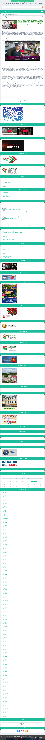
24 (4, 486)
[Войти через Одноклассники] (27, 731)
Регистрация (21, 101)
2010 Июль (4, 499)
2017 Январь (5, 605)
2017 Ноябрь (5, 619)
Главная (3, 14)
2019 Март (4, 641)
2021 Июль (4, 679)
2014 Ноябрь (5, 570)
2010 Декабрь (5, 506)
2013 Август (5, 549)
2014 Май (4, 562)
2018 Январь (5, 622)
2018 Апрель (5, 626)
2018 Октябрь (5, 634)
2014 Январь (5, 556)
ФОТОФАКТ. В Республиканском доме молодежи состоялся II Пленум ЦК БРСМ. (15, 225)
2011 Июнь (4, 514)
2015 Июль (4, 581)
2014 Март (4, 559)
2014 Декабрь (5, 571)
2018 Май (4, 627)
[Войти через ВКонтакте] (19, 731)
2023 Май (4, 702)
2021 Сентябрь (5, 682)
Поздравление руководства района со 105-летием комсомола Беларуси (14, 211)
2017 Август (5, 615)
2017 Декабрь (5, 620)
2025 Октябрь (5, 716)
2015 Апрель (5, 577)
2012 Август (5, 533)
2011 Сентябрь (5, 518)
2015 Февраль (5, 574)
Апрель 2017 (22, 476)
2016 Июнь (4, 596)
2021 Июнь (4, 678)
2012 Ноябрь (5, 537)
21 (28, 484)
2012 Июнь (4, 530)
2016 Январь (5, 589)
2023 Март (4, 700)
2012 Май (4, 529)
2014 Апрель (5, 560)
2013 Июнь (4, 547)
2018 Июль (4, 630)
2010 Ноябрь (5, 504)
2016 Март (4, 592)
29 (34, 486)
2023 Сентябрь (5, 708)
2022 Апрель (5, 687)
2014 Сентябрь (5, 567)
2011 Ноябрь (5, 521)
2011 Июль (4, 515)
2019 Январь (5, 638)
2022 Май (4, 689)
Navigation (5, 11)
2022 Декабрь (5, 697)
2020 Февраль (5, 656)
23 (40, 484)
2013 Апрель (5, 544)
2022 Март (4, 686)
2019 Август (5, 648)
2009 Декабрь (5, 492)
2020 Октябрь (5, 667)
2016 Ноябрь (5, 603)
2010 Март (4, 493)
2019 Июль (4, 646)
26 (16, 486)
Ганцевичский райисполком (22, 383)
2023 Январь (5, 698)
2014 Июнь (4, 563)
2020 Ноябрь (5, 668)
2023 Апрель (5, 701)
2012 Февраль (5, 525)
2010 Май (4, 496)
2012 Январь (5, 523)
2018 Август (5, 631)
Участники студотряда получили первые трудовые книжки (11, 220)
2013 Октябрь (5, 552)
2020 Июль (4, 663)
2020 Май (4, 660)
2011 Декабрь (5, 522)
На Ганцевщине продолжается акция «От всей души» (11, 209)
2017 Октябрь (5, 618)
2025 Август (5, 713)
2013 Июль (4, 548)
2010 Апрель (5, 495)
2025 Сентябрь (5, 715)
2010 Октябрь (5, 503)
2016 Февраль (5, 590)
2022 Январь (5, 685)
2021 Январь (5, 671)
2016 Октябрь (5, 601)
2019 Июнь (4, 645)
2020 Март (4, 657)
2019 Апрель (5, 642)
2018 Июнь (4, 629)
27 (22, 486)
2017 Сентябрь (5, 616)
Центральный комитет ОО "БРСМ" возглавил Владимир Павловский (13, 216)
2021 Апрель (5, 675)
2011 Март (4, 510)
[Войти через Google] (25, 731)
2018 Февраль (5, 623)
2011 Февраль (5, 508)
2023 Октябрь (5, 709)
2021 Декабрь (5, 683)
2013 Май (4, 545)
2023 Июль (4, 705)
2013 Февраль (5, 541)
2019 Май (4, 644)
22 (34, 484)
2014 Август (5, 566)
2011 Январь (5, 507)
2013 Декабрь (5, 555)
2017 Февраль (5, 607)
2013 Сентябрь (5, 551)
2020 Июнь (4, 661)
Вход (25, 101)
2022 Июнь (4, 690)
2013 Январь (5, 540)
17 (4, 484)
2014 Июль (4, 564)
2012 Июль (4, 532)
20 (22, 484)
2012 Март (4, 526)
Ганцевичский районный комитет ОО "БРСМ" (22, 3)
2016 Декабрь (5, 604)
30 (40, 486)
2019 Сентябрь (5, 649)
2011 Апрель (5, 511)
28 (28, 486)
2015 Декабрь (5, 588)
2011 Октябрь (5, 519)
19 (16, 484)
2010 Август (5, 500)
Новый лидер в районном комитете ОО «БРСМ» (10, 218)
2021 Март (4, 674)
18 (10, 484)
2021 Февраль (5, 672)
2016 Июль (4, 597)
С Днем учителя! (4, 207)
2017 (6, 14)
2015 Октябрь (5, 585)
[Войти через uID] (18, 731)
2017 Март (4, 608)
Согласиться (38, 737)
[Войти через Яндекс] (23, 731)
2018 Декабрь (5, 637)
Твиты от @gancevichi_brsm (6, 438)
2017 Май (4, 611)
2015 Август (5, 582)
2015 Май (4, 578)
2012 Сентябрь (5, 534)
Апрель (9, 14)
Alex (6, 94)
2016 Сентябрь (5, 600)
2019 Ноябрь (5, 652)
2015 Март (4, 575)
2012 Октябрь (5, 536)
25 (10, 486)
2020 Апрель (5, 659)
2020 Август (5, 664)
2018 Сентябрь (5, 633)
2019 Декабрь (5, 653)
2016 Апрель (5, 593)
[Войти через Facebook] (21, 731)
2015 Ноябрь (5, 586)
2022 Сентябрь (5, 693)
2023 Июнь (4, 704)
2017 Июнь (4, 612)
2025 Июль (4, 712)
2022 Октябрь (5, 694)
